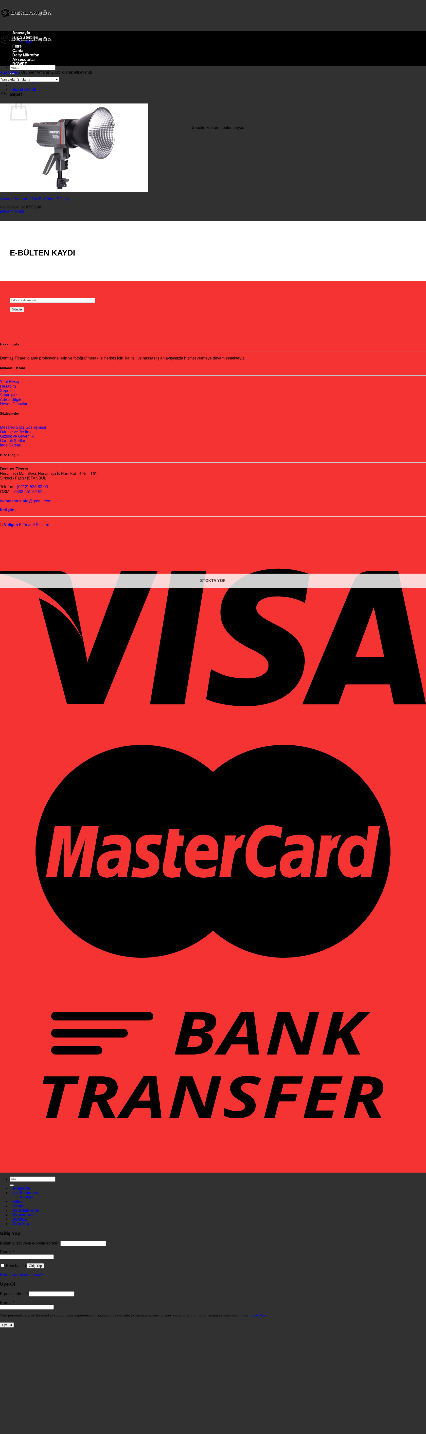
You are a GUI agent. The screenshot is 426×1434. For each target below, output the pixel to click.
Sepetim (7, 391)
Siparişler (8, 395)
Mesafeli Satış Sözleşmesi (23, 427)
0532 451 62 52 (28, 491)
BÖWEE (19, 64)
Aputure (27, 42)
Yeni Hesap (10, 382)
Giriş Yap (35, 1266)
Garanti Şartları (13, 441)
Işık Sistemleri (25, 37)
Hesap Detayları (14, 404)
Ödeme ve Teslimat (17, 432)
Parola (7, 1252)
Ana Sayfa (9, 72)
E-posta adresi (14, 1294)
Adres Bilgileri (12, 399)
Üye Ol (7, 1325)
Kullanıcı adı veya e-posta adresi (29, 1243)
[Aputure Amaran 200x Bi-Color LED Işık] (148, 191)
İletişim (7, 510)
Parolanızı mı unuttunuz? (21, 1274)
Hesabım (8, 386)
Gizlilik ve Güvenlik (17, 436)
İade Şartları (10, 445)
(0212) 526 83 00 (32, 486)
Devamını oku (12, 211)
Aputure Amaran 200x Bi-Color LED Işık (34, 199)
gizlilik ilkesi (258, 1315)
